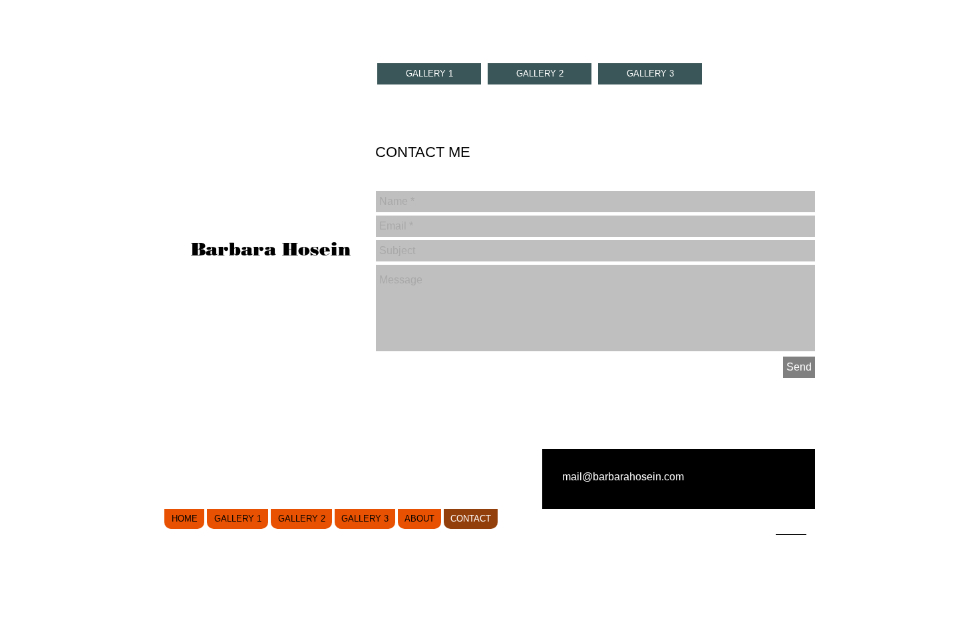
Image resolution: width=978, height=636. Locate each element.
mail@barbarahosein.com (623, 476)
